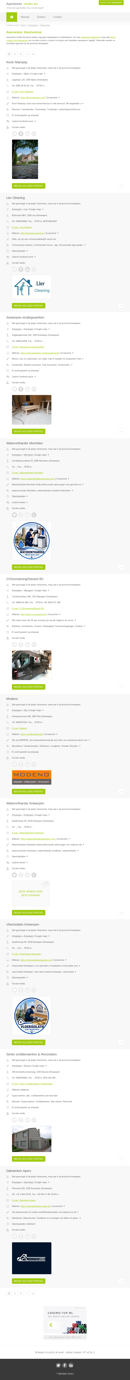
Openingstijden (20, 251)
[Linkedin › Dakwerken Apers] (27, 1236)
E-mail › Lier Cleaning (22, 227)
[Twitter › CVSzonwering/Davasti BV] (14, 644)
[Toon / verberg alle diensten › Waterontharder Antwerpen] (65, 850)
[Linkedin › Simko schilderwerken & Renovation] (27, 1119)
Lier (25, 209)
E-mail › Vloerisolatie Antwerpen (26, 954)
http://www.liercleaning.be (32, 233)
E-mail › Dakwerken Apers (24, 1200)
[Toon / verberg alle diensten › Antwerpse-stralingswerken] (65, 365)
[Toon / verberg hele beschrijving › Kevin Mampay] (65, 103)
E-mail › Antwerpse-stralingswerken (28, 347)
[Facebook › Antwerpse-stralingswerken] (20, 389)
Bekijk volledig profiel (28, 186)
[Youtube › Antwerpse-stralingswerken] (33, 389)
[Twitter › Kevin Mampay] (14, 133)
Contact (57, 17)
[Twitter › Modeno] (14, 764)
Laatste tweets (20, 502)
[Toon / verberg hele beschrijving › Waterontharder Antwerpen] (65, 844)
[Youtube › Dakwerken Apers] (33, 1236)
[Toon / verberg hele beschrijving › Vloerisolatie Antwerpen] (65, 965)
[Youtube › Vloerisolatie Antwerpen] (33, 990)
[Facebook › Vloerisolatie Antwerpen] (20, 990)
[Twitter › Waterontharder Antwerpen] (14, 875)
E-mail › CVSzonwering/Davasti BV (28, 608)
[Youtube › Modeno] (33, 764)
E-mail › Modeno (19, 728)
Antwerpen (17, 74)
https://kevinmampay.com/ (33, 97)
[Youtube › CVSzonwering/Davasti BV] (33, 644)
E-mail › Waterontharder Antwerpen (28, 833)
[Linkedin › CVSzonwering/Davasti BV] (27, 644)
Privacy (71, 1373)
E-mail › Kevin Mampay (22, 92)
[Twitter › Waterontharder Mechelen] (14, 514)
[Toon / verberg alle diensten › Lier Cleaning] (65, 245)
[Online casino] (67, 1307)
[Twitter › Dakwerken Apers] (14, 1236)
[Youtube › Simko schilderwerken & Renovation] (33, 1119)
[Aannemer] (11, 17)
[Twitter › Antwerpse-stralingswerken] (14, 389)
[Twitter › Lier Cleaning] (14, 269)
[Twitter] (58, 1365)
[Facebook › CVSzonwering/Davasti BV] (20, 644)
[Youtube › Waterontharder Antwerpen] (33, 875)
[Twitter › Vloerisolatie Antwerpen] (14, 990)
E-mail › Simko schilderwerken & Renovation (32, 1084)
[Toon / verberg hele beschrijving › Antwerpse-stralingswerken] (65, 358)
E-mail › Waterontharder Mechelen (27, 473)
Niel (25, 710)
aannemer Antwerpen (90, 37)
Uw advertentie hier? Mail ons (65, 1337)
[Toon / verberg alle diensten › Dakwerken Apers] (65, 1218)
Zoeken (41, 17)
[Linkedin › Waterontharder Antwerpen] (27, 875)
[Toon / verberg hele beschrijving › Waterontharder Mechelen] (65, 484)
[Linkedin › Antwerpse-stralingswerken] (27, 389)
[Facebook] (64, 1365)
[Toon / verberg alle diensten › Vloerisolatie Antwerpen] (65, 971)
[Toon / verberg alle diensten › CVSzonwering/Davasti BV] (65, 626)
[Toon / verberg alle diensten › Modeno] (65, 746)
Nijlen (26, 74)
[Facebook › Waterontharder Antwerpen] (20, 875)
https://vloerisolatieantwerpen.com (36, 960)
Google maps (38, 74)
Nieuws (25, 17)
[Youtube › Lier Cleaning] (33, 269)
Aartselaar (28, 1182)
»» (33, 54)
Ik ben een (111, 2)
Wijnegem (28, 590)
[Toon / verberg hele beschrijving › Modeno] (65, 740)
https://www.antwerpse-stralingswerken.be (40, 353)
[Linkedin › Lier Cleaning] (27, 269)
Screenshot (53, 97)
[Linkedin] (71, 1365)
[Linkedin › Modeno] (27, 764)
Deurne (27, 1066)
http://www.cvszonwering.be (33, 614)
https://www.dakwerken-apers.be (35, 1206)
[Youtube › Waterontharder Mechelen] (33, 514)
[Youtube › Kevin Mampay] (33, 133)
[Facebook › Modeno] (20, 764)
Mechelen (28, 455)
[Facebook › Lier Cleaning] (20, 269)
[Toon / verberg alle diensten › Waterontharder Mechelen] (65, 490)
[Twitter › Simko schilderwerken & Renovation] (14, 1119)
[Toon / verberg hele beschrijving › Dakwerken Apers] (65, 1212)
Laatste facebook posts (24, 121)
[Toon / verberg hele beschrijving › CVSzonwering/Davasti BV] (65, 620)
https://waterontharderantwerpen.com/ (38, 839)
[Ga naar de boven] (121, 186)
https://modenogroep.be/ (32, 734)
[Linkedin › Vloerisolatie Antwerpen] (27, 990)
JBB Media (62, 1373)
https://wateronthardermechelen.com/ (38, 479)
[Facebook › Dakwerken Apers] (20, 1236)
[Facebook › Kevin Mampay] (20, 133)
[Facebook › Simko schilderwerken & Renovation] (20, 1119)
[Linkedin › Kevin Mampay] (27, 133)
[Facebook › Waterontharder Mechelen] (20, 514)
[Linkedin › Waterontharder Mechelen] (27, 514)
